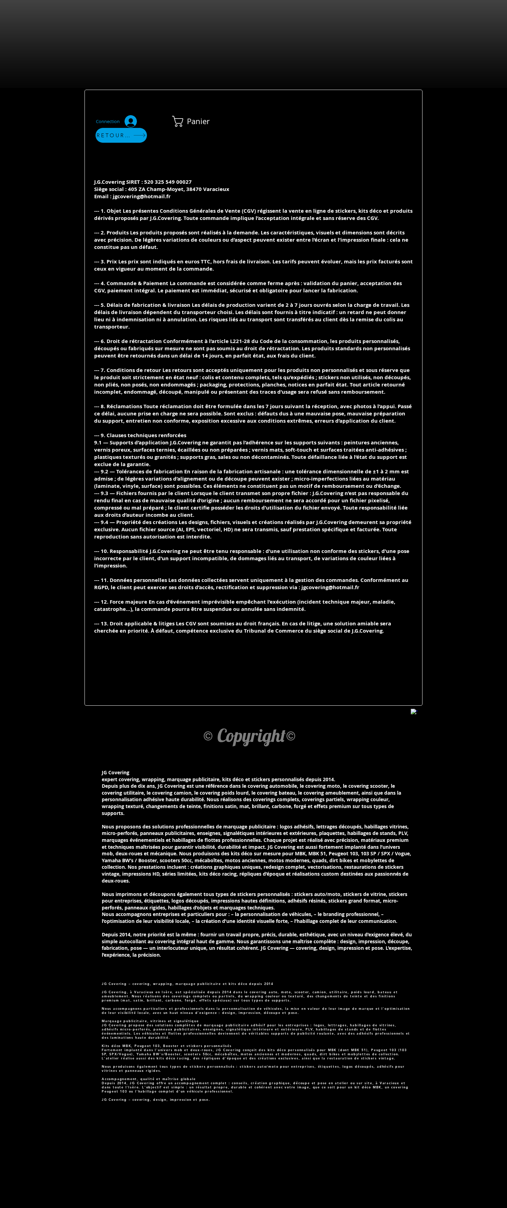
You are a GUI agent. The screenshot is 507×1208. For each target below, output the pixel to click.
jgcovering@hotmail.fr (142, 196)
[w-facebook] (414, 712)
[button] (196, 121)
